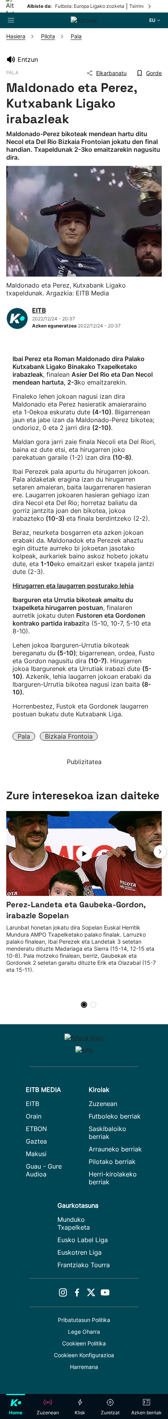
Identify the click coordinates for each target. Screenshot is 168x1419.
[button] (160, 851)
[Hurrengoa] (150, 6)
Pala (24, 736)
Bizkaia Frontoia (69, 736)
